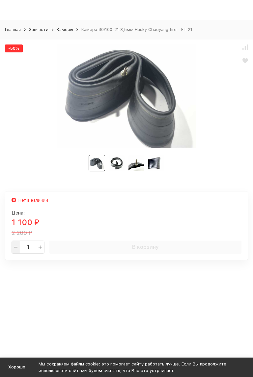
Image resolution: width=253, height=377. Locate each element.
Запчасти (38, 29)
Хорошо (16, 366)
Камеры (65, 29)
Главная (13, 29)
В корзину (145, 247)
